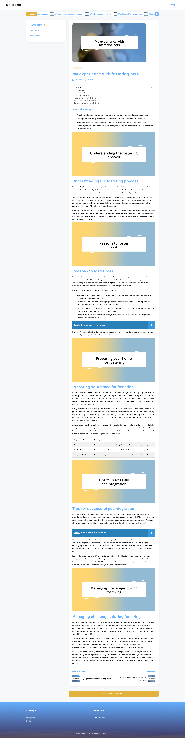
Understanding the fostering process (85, 93)
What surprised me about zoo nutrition (45, 14)
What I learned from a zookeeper (106, 14)
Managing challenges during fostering (86, 103)
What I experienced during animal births (139, 14)
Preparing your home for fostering (84, 98)
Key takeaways (81, 90)
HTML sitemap (99, 718)
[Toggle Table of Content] (151, 87)
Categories (30, 718)
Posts (28, 721)
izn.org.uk (13, 4)
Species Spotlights (37, 35)
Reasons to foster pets (81, 95)
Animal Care (34, 31)
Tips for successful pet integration (84, 100)
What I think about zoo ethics (77, 14)
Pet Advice (77, 68)
